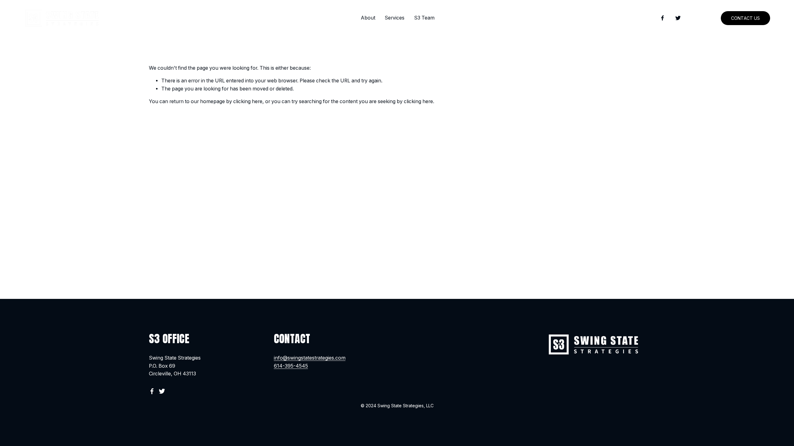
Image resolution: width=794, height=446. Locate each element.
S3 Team (424, 18)
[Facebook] (662, 18)
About (368, 18)
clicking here (247, 101)
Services (394, 18)
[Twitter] (678, 18)
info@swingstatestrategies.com (310, 358)
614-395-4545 (291, 366)
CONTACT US (745, 18)
